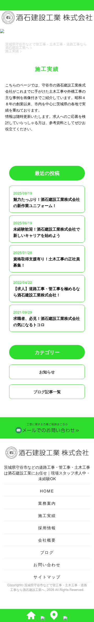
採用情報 (47, 527)
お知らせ (47, 372)
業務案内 (47, 503)
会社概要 (47, 540)
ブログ (47, 552)
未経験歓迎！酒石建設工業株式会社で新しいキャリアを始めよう (46, 232)
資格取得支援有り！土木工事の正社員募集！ (46, 262)
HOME (47, 491)
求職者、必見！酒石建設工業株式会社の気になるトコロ (46, 321)
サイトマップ (47, 576)
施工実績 (47, 515)
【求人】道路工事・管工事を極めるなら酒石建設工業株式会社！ (46, 292)
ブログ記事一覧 (47, 392)
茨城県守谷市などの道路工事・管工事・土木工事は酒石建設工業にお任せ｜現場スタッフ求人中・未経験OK (47, 472)
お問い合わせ (47, 564)
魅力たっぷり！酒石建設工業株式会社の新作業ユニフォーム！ (46, 202)
